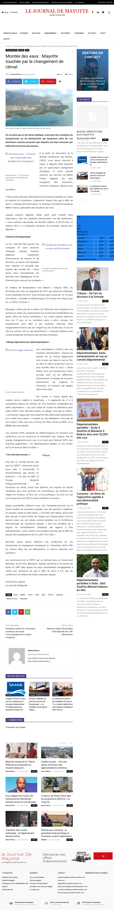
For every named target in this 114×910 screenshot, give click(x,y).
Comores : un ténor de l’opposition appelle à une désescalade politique (91, 498)
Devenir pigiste (35, 880)
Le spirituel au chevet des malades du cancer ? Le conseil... (99, 188)
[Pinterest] (21, 612)
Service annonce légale (86, 138)
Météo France (12, 599)
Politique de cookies (10, 877)
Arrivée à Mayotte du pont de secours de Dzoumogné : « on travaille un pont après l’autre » (38, 704)
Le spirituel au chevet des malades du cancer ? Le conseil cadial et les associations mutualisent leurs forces (62, 704)
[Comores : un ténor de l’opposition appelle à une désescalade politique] (92, 479)
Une (27, 50)
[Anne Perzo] (7, 74)
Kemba (44, 840)
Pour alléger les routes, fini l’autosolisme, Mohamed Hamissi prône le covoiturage (21, 798)
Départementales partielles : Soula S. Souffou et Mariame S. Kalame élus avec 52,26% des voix (92, 431)
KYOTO (51, 595)
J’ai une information (37, 877)
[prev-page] (78, 200)
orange (21, 50)
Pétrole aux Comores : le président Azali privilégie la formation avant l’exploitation (56, 833)
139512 (34, 771)
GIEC (43, 595)
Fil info (8, 695)
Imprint (5, 886)
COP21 (30, 595)
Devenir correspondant (38, 883)
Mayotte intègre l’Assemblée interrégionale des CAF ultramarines (60, 631)
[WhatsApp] (27, 612)
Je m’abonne (34, 889)
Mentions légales (8, 880)
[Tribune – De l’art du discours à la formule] (92, 278)
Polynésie (23, 599)
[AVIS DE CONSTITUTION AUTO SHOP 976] (92, 116)
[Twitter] (103, 12)
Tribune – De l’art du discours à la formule (90, 295)
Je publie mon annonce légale (41, 886)
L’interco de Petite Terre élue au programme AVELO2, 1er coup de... (56, 798)
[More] (60, 81)
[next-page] (83, 200)
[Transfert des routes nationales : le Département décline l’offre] (21, 819)
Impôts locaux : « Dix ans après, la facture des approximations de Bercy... (55, 764)
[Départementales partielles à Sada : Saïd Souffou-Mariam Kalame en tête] (92, 565)
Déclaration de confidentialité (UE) (15, 883)
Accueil (8, 46)
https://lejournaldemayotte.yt (38, 654)
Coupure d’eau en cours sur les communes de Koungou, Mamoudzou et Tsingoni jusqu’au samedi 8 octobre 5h (16, 704)
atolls (16, 595)
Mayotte (59, 595)
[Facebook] (93, 12)
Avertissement (7, 889)
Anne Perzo (16, 74)
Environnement (19, 46)
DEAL (37, 595)
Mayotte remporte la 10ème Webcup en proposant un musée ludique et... (20, 764)
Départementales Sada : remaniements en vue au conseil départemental (92, 356)
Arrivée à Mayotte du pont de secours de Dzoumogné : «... (98, 175)
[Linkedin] (98, 12)
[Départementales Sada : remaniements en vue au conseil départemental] (92, 338)
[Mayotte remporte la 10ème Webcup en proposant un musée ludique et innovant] (21, 750)
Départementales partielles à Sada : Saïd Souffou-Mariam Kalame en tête (92, 585)
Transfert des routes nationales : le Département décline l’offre (20, 833)
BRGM (23, 595)
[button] (109, 12)
